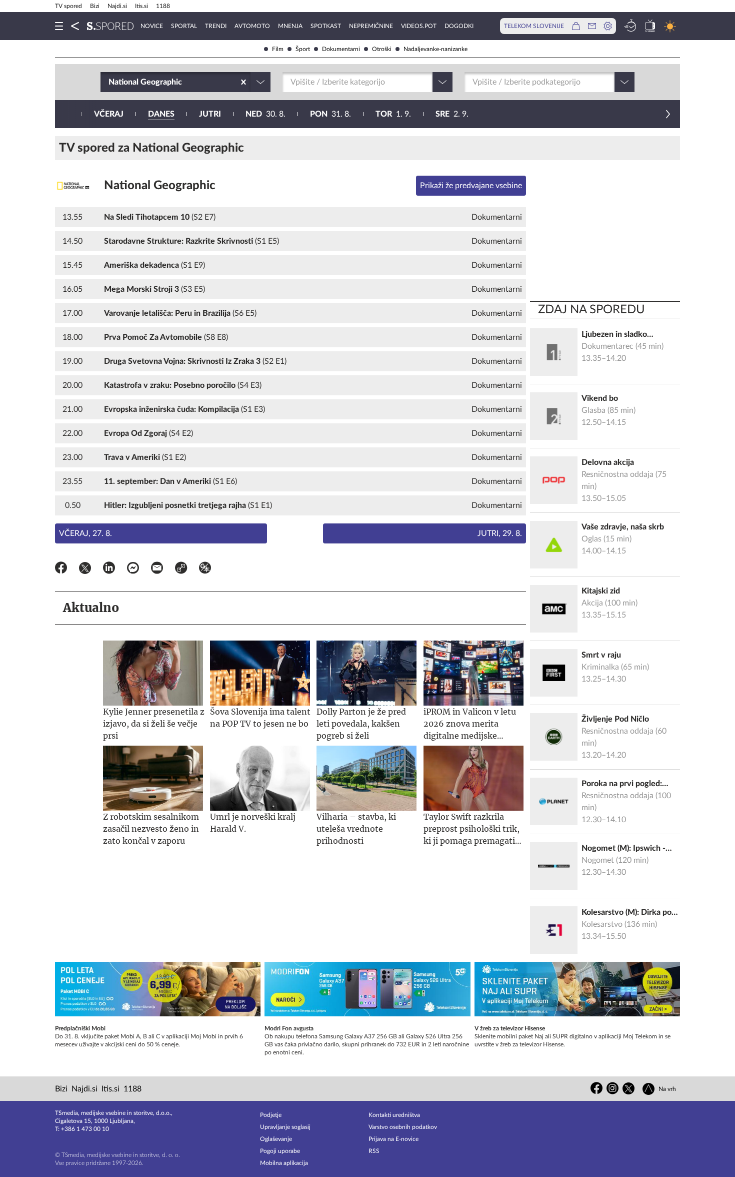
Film (278, 49)
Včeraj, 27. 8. (85, 533)
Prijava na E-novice (393, 1139)
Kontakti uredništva (394, 1115)
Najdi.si (117, 6)
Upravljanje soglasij (285, 1127)
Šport (303, 49)
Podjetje (271, 1115)
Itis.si (141, 6)
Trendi (215, 26)
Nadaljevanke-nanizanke (436, 49)
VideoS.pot (418, 26)
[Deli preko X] (85, 569)
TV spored (68, 6)
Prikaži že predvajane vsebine (471, 186)
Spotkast (325, 26)
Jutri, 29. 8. (500, 533)
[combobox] (109, 82)
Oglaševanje (276, 1139)
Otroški (382, 49)
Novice (151, 26)
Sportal (184, 26)
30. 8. (266, 114)
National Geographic (160, 186)
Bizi (95, 6)
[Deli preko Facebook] (61, 569)
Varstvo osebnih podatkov (402, 1127)
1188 (163, 6)
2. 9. (452, 114)
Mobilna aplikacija (284, 1163)
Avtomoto (252, 26)
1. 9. (393, 114)
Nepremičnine (371, 26)
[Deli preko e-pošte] (157, 569)
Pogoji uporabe (280, 1151)
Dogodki (459, 26)
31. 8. (330, 114)
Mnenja (290, 26)
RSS (374, 1151)
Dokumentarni (341, 49)
